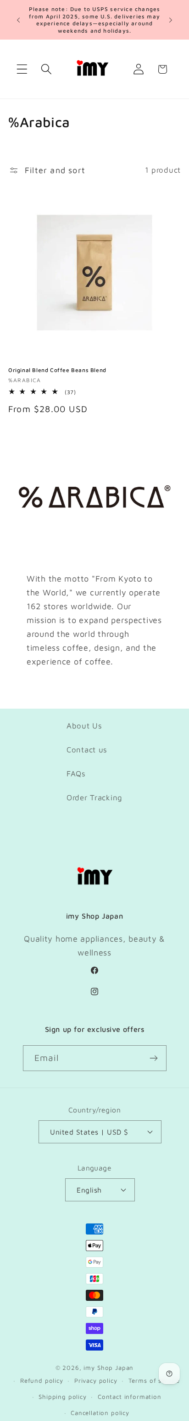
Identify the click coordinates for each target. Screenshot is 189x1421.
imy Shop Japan (108, 1367)
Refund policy (41, 1380)
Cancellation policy (100, 1412)
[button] (22, 69)
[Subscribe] (154, 1058)
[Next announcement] (171, 20)
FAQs (76, 773)
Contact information (129, 1396)
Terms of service (154, 1380)
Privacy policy (95, 1380)
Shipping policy (63, 1396)
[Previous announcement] (18, 20)
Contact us (87, 749)
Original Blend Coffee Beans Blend (57, 370)
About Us (84, 725)
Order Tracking (94, 797)
